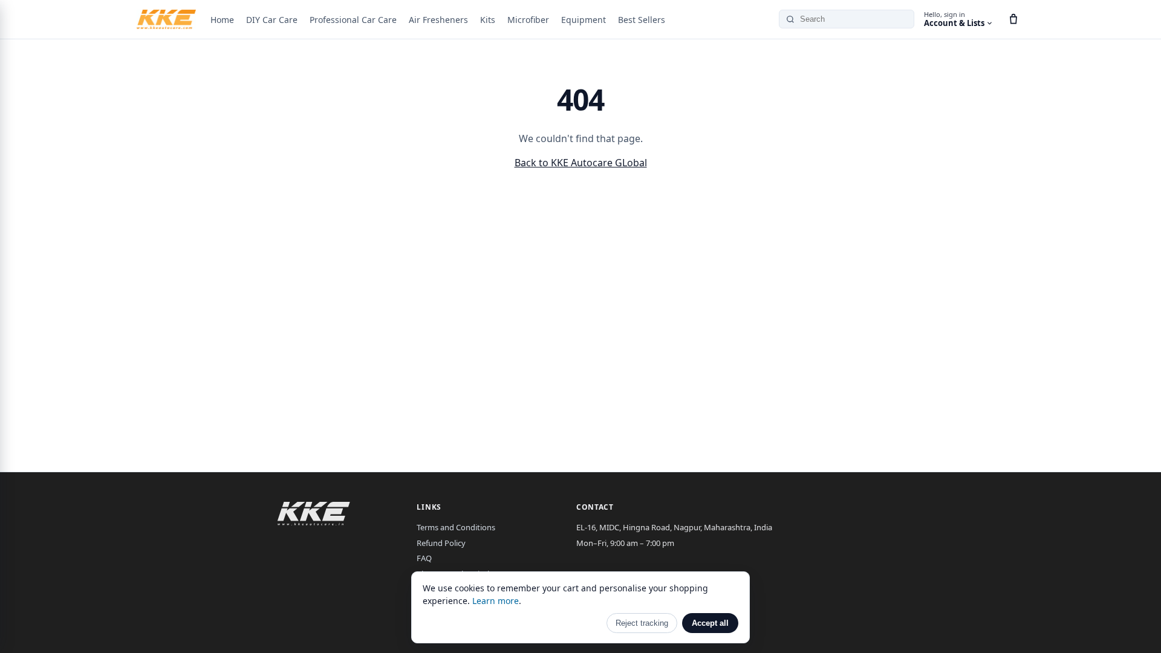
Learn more (495, 600)
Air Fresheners (438, 19)
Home (222, 19)
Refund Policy (441, 543)
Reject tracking (642, 623)
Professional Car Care (353, 19)
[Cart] (1013, 19)
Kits (487, 19)
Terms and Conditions (456, 527)
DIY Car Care (272, 19)
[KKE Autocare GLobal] (166, 19)
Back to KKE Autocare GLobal (581, 162)
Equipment (583, 19)
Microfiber (528, 19)
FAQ (424, 558)
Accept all (710, 623)
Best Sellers (641, 19)
